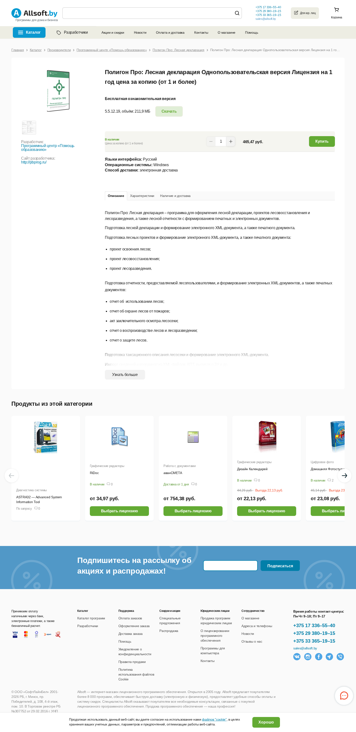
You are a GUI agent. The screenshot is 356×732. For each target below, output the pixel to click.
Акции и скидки (112, 32)
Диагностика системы (31, 490)
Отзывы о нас (251, 641)
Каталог (33, 32)
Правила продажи (132, 662)
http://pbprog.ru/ (33, 162)
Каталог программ (91, 618)
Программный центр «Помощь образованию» (47, 148)
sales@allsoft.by (265, 19)
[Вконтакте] (297, 656)
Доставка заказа (130, 634)
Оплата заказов (130, 618)
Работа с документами (179, 466)
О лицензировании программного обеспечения (215, 635)
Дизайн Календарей (252, 469)
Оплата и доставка (170, 32)
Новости (140, 32)
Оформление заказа (134, 626)
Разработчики (76, 32)
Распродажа (168, 631)
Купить (322, 141)
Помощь (251, 32)
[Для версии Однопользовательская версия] (29, 127)
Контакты (201, 32)
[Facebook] (318, 656)
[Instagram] (307, 656)
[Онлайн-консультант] (344, 696)
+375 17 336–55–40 (314, 625)
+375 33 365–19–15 (314, 641)
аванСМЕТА (172, 473)
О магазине (226, 32)
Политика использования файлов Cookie (136, 674)
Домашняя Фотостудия (328, 469)
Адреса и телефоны (256, 626)
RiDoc (94, 473)
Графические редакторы (107, 466)
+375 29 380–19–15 (314, 633)
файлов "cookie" (214, 719)
